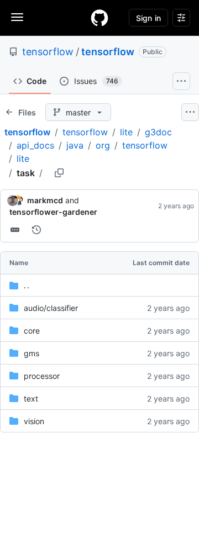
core (32, 330)
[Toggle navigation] (17, 17)
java (74, 145)
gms (31, 353)
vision (34, 421)
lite (126, 132)
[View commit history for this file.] (36, 229)
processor (42, 376)
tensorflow (48, 51)
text (31, 398)
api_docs (35, 145)
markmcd (45, 200)
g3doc (158, 132)
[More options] (190, 112)
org (103, 145)
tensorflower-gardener (53, 212)
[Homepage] (99, 18)
